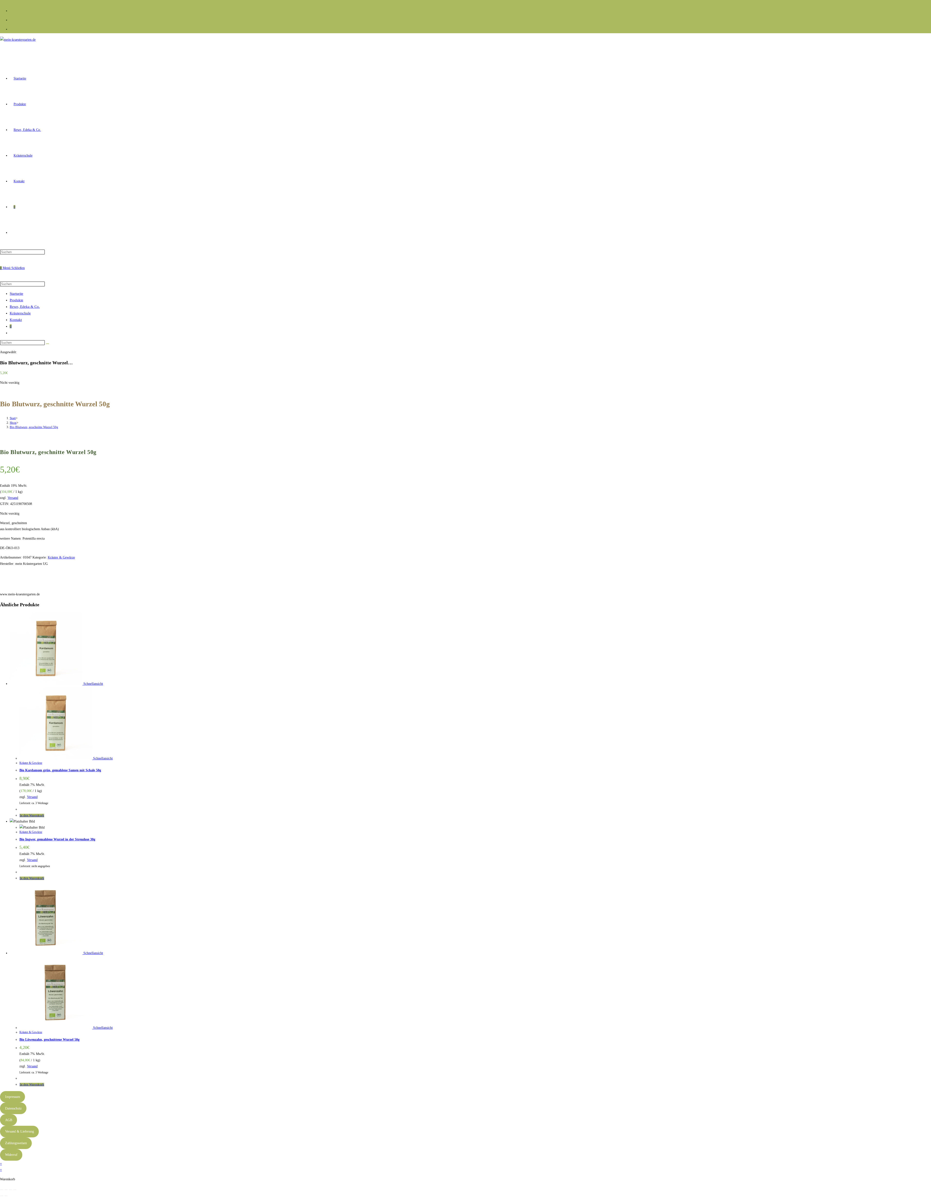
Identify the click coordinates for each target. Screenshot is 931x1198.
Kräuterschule (20, 313)
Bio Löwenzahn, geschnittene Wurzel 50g (49, 1039)
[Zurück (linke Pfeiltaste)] (1, 1195)
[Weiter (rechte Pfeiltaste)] (6, 1195)
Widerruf (11, 1155)
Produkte (16, 300)
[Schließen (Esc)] (14, 1189)
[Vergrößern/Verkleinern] (1, 1189)
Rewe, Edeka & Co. (25, 307)
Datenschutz (13, 1108)
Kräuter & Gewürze (61, 557)
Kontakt (16, 320)
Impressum (12, 1097)
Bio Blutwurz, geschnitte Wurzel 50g (34, 427)
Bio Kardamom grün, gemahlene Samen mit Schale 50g (60, 770)
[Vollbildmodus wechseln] (6, 1189)
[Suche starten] (47, 343)
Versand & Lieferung (19, 1131)
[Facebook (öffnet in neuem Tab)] (12, 10)
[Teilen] (10, 1189)
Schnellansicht (92, 684)
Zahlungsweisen (16, 1143)
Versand (13, 498)
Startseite (16, 294)
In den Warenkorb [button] (32, 815)
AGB (8, 1120)
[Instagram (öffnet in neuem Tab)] (12, 19)
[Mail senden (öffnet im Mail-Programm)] (12, 29)
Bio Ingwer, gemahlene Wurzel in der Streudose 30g (57, 839)
